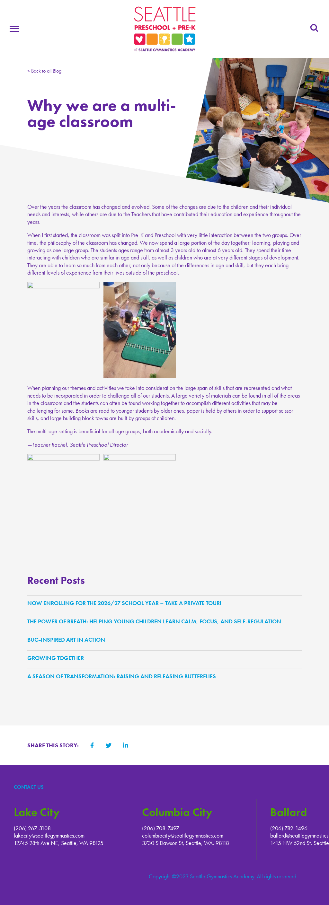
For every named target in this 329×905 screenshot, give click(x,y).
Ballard (288, 812)
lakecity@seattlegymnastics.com (49, 835)
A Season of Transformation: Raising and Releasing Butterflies (123, 676)
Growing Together (57, 658)
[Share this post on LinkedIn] (125, 745)
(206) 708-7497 (160, 828)
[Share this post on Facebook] (92, 745)
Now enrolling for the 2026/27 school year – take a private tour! (126, 603)
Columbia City (177, 812)
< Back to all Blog (44, 70)
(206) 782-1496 (288, 828)
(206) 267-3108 (32, 828)
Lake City (36, 812)
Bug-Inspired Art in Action (67, 639)
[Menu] (14, 30)
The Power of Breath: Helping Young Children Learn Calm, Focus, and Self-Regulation (155, 621)
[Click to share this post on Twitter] (108, 745)
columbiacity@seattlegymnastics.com (182, 835)
